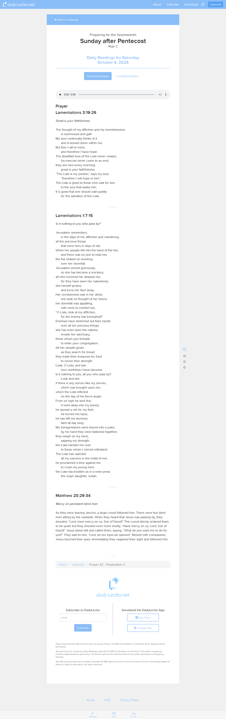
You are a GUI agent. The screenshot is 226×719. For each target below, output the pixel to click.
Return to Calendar (67, 19)
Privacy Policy (129, 700)
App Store (144, 617)
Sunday (134, 716)
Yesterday (93, 716)
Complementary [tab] (127, 76)
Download (191, 4)
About (157, 4)
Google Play (144, 628)
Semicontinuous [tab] (98, 76)
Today (114, 716)
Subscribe (215, 4)
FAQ (107, 700)
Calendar (172, 4)
